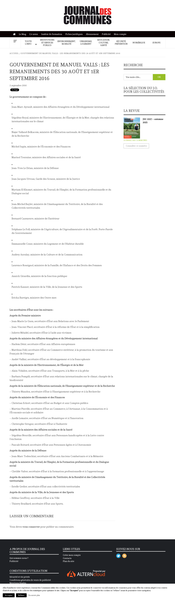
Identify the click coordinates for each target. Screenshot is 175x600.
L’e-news (33, 34)
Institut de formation (51, 34)
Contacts (67, 558)
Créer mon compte (72, 555)
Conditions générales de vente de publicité (30, 580)
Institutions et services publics (47, 42)
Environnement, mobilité (66, 42)
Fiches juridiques (74, 34)
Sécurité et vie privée (20, 577)
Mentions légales (18, 583)
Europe (156, 42)
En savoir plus (34, 595)
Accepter (8, 595)
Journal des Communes (135, 140)
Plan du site (68, 561)
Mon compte (120, 34)
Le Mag (22, 34)
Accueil (15, 34)
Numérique (139, 42)
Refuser (21, 595)
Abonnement (92, 34)
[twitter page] (118, 555)
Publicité (106, 34)
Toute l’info (28, 42)
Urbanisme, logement (86, 42)
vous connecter (31, 526)
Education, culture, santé (103, 42)
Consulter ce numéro (136, 146)
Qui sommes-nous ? (19, 558)
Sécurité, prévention (121, 42)
